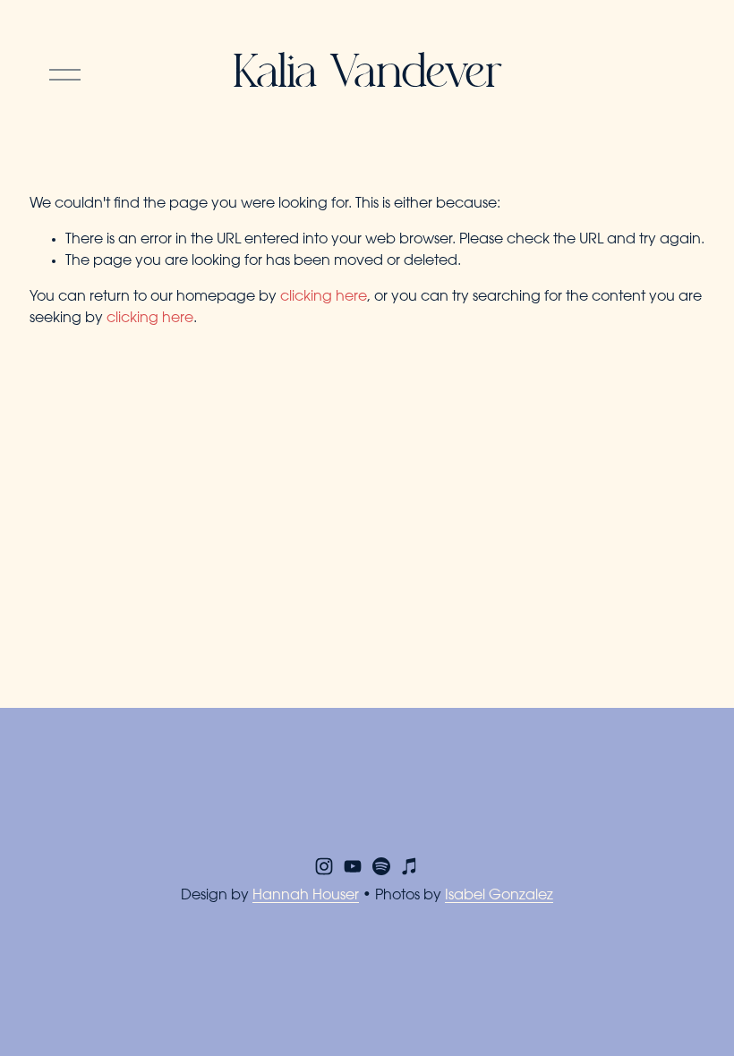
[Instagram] (324, 866)
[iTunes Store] (410, 866)
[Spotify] (381, 866)
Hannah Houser (305, 896)
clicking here (323, 297)
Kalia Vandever (366, 74)
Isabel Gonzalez (499, 896)
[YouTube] (353, 866)
